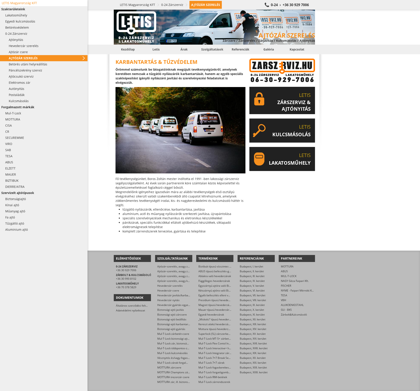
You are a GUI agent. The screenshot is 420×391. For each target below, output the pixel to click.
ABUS (284, 271)
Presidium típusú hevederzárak (217, 300)
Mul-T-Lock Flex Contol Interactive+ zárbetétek (226, 343)
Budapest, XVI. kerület (253, 338)
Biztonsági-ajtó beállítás (171, 319)
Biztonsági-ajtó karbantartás (174, 324)
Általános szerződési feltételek (134, 305)
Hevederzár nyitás (168, 300)
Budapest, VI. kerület (252, 290)
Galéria (268, 49)
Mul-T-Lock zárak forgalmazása (176, 363)
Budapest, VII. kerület (252, 295)
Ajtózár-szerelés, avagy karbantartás (179, 281)
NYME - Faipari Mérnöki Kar (297, 290)
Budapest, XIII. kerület (253, 324)
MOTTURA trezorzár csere (173, 377)
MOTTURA (287, 266)
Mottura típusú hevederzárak (216, 329)
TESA (284, 295)
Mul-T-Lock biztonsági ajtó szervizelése (181, 338)
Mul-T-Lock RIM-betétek (212, 377)
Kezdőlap (128, 49)
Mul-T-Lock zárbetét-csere (173, 334)
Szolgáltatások (212, 49)
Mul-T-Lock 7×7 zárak (211, 363)
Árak (184, 49)
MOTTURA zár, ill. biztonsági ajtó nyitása (181, 382)
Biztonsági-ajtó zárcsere (172, 314)
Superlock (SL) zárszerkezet (215, 334)
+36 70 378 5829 (126, 287)
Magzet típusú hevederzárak (215, 305)
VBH (283, 300)
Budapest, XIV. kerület (253, 329)
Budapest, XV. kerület (253, 334)
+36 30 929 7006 (126, 270)
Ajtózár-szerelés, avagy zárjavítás (177, 266)
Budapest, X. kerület (252, 310)
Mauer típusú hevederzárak (215, 310)
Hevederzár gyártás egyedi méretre (179, 305)
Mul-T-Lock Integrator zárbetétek (218, 353)
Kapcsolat (297, 49)
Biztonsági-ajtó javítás (170, 310)
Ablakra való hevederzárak (214, 276)
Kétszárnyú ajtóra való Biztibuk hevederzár (224, 290)
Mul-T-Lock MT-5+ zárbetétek (216, 338)
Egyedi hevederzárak (211, 314)
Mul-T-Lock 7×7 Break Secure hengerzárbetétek (227, 358)
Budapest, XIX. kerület (253, 353)
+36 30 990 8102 (126, 279)
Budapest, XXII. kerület (253, 367)
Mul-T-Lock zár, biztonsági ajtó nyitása (180, 343)
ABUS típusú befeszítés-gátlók (216, 271)
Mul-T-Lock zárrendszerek (214, 382)
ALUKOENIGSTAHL (292, 305)
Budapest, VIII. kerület (253, 300)
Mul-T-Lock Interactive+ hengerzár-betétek (224, 348)
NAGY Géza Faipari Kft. (295, 281)
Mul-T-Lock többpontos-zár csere (177, 348)
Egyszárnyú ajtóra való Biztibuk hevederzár (224, 286)
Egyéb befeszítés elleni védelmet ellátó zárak (225, 295)
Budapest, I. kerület (251, 266)
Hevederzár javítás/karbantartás (177, 295)
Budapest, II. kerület (252, 271)
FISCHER (286, 286)
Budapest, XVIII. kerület (254, 348)
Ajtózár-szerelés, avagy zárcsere (177, 271)
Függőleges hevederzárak (214, 281)
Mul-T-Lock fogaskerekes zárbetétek (220, 367)
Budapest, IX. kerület (252, 305)
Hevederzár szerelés (170, 286)
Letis (156, 49)
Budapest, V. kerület (252, 286)
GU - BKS (286, 310)
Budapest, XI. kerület (252, 314)
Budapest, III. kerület (252, 276)
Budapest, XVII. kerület (253, 343)
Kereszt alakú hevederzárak (215, 324)
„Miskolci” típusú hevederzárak (217, 319)
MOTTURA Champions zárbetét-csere (180, 372)
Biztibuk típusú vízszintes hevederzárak (222, 266)
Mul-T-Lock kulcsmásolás (172, 353)
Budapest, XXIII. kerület (254, 372)
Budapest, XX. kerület (253, 358)
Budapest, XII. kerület (252, 319)
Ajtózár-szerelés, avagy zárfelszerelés (180, 276)
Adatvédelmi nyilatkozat (130, 310)
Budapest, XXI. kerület (253, 363)
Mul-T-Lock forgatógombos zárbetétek (221, 372)
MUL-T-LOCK (288, 276)
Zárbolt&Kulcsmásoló (294, 314)
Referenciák (240, 49)
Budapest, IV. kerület (252, 281)
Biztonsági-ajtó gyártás (171, 329)
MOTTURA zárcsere (169, 367)
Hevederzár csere (168, 290)
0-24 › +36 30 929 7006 (290, 4)
